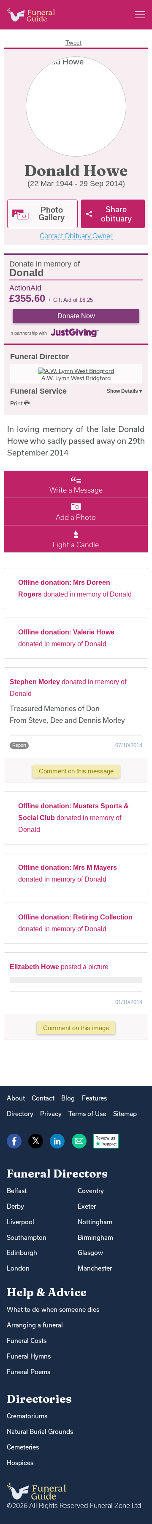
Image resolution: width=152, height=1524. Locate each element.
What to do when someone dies (53, 1309)
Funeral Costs (26, 1340)
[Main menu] (140, 14)
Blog (68, 1098)
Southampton (26, 1237)
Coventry (91, 1190)
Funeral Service (38, 391)
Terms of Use (87, 1113)
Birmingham (95, 1237)
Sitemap (125, 1113)
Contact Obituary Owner (76, 236)
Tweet (73, 42)
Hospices (20, 1462)
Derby (15, 1206)
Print (17, 403)
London (18, 1268)
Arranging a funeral (35, 1325)
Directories (39, 1399)
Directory (20, 1113)
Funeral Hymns (29, 1356)
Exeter (87, 1206)
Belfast (17, 1190)
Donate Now (76, 316)
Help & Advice (47, 1292)
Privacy (51, 1113)
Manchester (95, 1268)
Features (94, 1098)
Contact (43, 1098)
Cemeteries (23, 1447)
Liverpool (20, 1222)
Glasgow (90, 1252)
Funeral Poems (28, 1371)
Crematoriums (27, 1416)
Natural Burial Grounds (40, 1431)
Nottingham (95, 1222)
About (16, 1098)
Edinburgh (22, 1252)
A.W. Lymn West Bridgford (76, 378)
